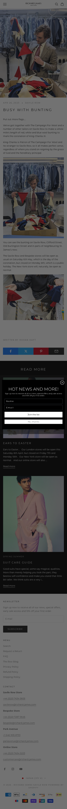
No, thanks (33, 421)
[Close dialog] (62, 382)
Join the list (34, 414)
